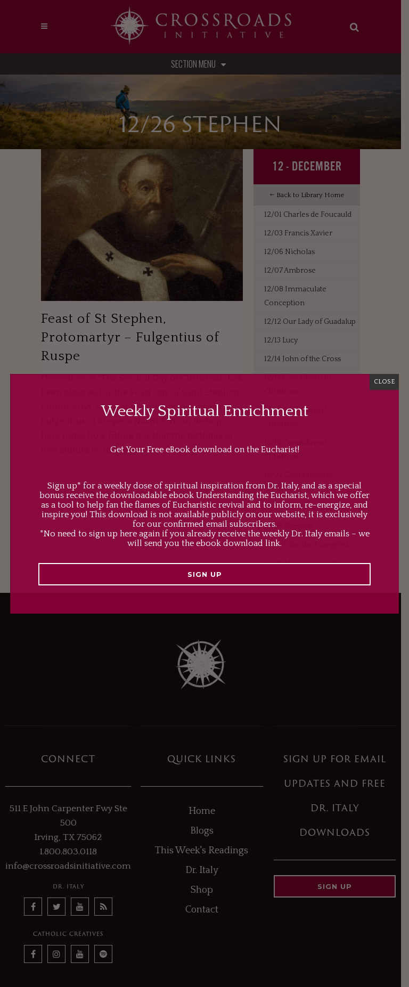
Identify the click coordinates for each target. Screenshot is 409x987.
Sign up (204, 574)
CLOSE (384, 381)
